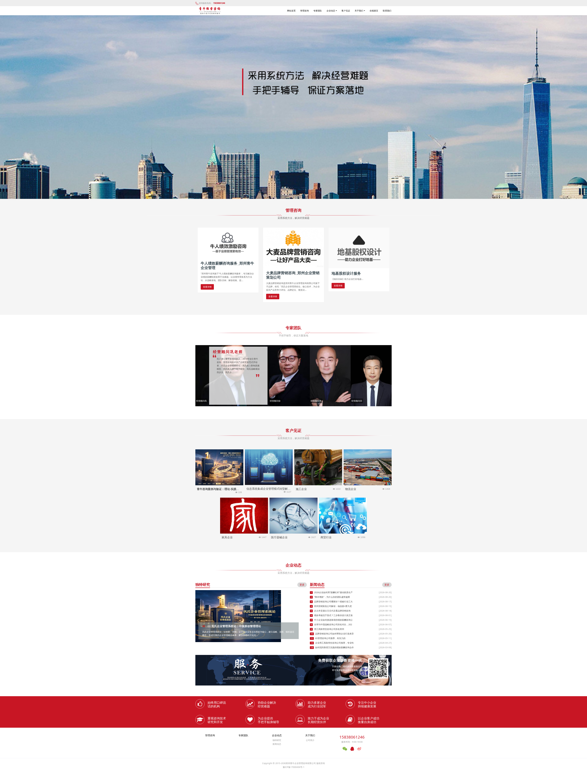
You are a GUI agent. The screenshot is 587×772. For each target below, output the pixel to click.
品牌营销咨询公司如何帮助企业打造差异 (334, 633)
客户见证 (345, 10)
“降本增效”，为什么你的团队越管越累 (332, 596)
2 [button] (295, 194)
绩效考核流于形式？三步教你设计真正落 (333, 615)
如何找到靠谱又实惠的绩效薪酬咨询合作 (334, 647)
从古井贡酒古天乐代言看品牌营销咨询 (332, 610)
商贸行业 (343, 537)
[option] (293, 107)
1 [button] (291, 194)
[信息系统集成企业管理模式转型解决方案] (269, 466)
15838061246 (352, 737)
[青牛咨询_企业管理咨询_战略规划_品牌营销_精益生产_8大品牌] (210, 10)
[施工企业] (318, 467)
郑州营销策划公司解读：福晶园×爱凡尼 (333, 606)
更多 (302, 584)
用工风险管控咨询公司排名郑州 (329, 629)
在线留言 (374, 10)
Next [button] (305, 614)
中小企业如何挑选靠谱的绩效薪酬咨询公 (333, 619)
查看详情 (207, 286)
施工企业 (318, 489)
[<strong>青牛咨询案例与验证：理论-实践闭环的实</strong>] (219, 467)
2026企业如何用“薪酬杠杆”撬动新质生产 (333, 592)
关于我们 (359, 10)
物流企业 (367, 489)
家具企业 (244, 537)
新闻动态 (277, 744)
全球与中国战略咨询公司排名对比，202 (333, 624)
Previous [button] (196, 614)
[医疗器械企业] (293, 515)
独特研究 (277, 740)
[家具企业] (244, 515)
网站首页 (291, 10)
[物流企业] (367, 467)
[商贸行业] (343, 515)
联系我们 (387, 10)
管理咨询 (304, 10)
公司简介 (310, 740)
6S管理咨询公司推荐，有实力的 (330, 638)
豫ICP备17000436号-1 (293, 767)
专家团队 (317, 10)
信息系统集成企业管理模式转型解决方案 (268, 490)
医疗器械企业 (293, 537)
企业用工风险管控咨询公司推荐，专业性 (334, 642)
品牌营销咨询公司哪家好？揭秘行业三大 (333, 601)
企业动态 (331, 10)
